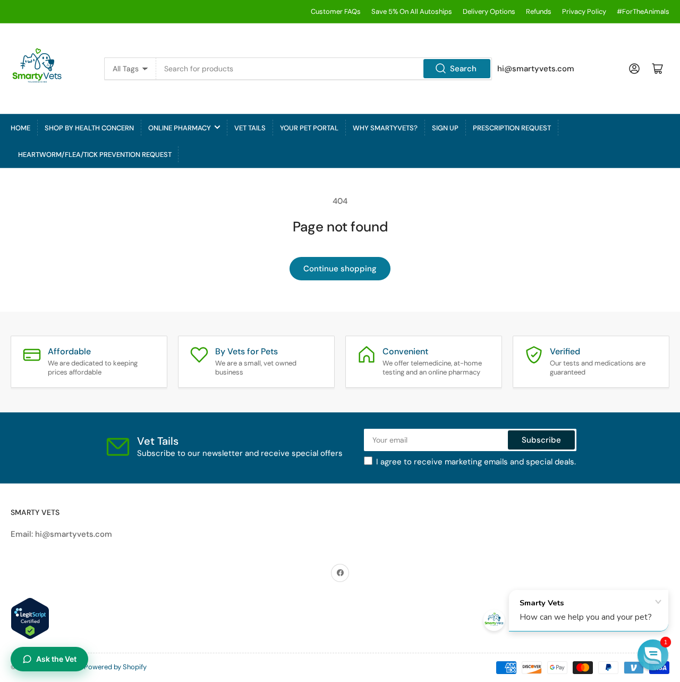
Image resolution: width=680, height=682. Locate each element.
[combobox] (323, 68)
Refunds (538, 11)
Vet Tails (250, 127)
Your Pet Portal (309, 127)
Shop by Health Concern (89, 127)
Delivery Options (489, 11)
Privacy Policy (584, 11)
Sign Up (445, 127)
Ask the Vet (56, 658)
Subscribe (541, 440)
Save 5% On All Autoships (411, 11)
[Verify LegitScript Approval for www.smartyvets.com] (30, 617)
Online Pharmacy (179, 127)
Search (463, 68)
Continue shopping (340, 268)
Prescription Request (512, 127)
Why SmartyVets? (385, 127)
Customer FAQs (336, 11)
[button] (653, 654)
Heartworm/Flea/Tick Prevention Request (95, 154)
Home (20, 127)
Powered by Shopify (115, 666)
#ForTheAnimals (643, 11)
